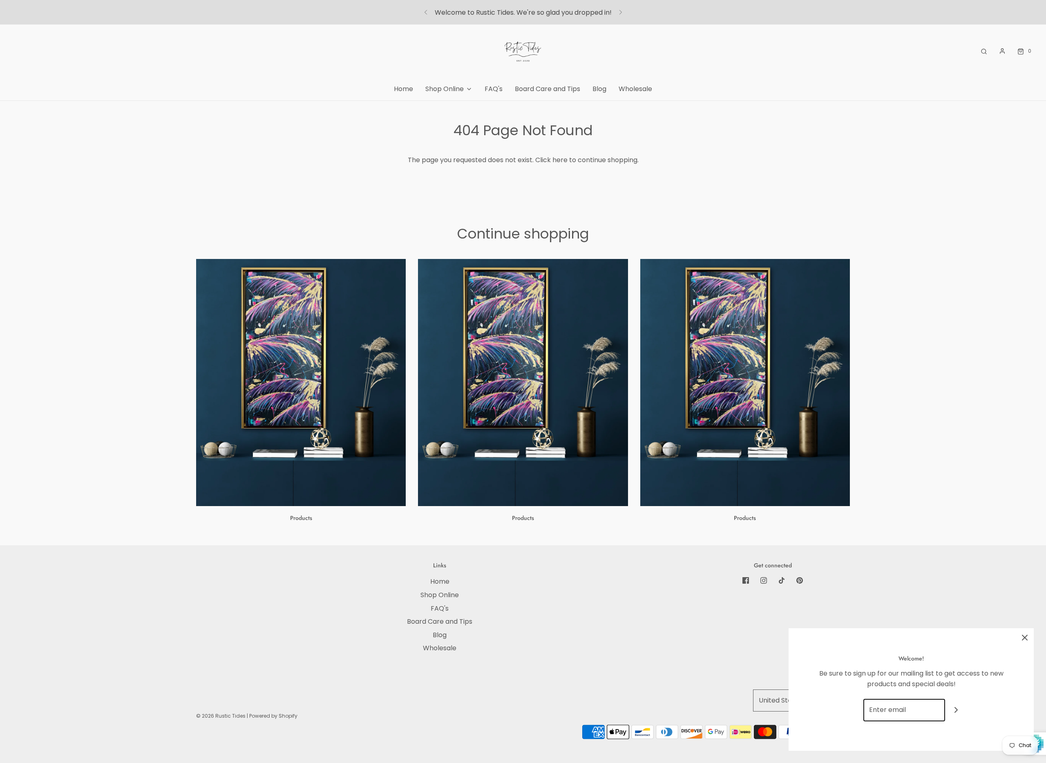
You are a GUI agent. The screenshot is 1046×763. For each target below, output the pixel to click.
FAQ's (494, 89)
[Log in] (1002, 51)
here (560, 160)
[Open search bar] (984, 51)
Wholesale (635, 89)
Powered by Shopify (273, 715)
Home (403, 89)
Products (301, 518)
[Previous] (426, 12)
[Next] (621, 12)
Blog (599, 89)
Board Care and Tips (547, 89)
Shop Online (439, 595)
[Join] (956, 710)
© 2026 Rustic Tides (221, 715)
